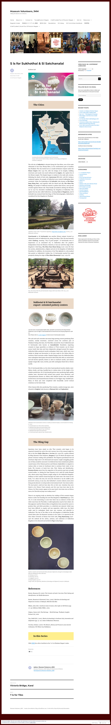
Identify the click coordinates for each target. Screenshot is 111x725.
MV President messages (85, 187)
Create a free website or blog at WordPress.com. (35, 708)
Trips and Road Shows (84, 196)
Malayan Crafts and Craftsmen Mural (88, 183)
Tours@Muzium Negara (41, 20)
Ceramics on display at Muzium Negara (88, 111)
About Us (19, 20)
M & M (81, 182)
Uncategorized (82, 198)
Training (81, 194)
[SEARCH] (99, 78)
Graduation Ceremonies (85, 179)
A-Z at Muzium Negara (15, 77)
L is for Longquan (42, 335)
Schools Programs (83, 190)
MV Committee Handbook (74, 23)
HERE (33, 643)
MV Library (61, 23)
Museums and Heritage (85, 185)
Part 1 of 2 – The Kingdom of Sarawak (88, 114)
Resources (86, 20)
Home (12, 20)
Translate (89, 70)
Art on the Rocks (83, 120)
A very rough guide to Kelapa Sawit (87, 112)
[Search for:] (88, 78)
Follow (80, 99)
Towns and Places (83, 193)
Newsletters (52, 23)
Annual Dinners (83, 174)
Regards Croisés (15, 23)
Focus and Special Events (85, 177)
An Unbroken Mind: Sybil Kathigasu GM (89, 119)
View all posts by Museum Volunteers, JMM (44, 670)
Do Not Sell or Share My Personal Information (58, 708)
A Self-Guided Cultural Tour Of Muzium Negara (24, 26)
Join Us (79, 20)
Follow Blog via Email (87, 87)
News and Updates (83, 188)
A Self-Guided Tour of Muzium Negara (62, 20)
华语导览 (86, 23)
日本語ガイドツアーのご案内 (30, 23)
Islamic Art (82, 180)
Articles (81, 176)
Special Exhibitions (84, 191)
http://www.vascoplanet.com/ (59, 231)
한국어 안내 (43, 23)
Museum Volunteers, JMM (24, 11)
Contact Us (29, 20)
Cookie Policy (33, 722)
